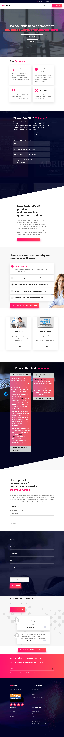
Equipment (12, 716)
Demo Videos (35, 716)
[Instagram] (22, 704)
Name (32, 503)
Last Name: (12, 546)
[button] (57, 5)
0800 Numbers (36, 694)
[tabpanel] (18, 333)
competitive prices (20, 398)
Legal (11, 714)
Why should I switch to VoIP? (20, 374)
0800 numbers (21, 90)
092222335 (37, 721)
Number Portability (20, 266)
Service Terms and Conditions (38, 730)
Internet (34, 702)
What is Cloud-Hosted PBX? (20, 447)
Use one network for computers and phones (28, 297)
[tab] (32, 266)
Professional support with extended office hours (30, 291)
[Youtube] (18, 704)
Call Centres (35, 700)
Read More (19, 346)
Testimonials (13, 711)
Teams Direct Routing (37, 697)
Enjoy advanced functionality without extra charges (31, 284)
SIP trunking (43, 90)
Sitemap (28, 730)
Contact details (35, 711)
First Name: (12, 539)
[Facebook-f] (11, 704)
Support (34, 714)
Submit (14, 585)
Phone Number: (14, 553)
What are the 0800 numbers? (43, 398)
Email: (11, 560)
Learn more (32, 41)
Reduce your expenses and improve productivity (30, 278)
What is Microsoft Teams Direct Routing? (43, 375)
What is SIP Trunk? (17, 451)
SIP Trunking (35, 692)
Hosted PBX (20, 69)
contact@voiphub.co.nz (40, 723)
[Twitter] (15, 704)
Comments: (13, 567)
